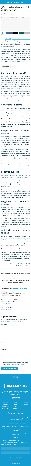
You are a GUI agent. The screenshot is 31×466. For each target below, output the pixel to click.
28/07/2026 (18, 297)
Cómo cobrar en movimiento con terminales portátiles (15, 426)
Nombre (3, 342)
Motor (15, 404)
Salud (15, 406)
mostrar (12, 66)
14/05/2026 (10, 303)
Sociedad (15, 408)
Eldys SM (5, 13)
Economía (5, 402)
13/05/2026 (10, 309)
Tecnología (25, 402)
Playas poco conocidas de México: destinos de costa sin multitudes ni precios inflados (15, 300)
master (12, 297)
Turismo (26, 404)
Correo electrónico (6, 349)
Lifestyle (15, 402)
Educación (5, 404)
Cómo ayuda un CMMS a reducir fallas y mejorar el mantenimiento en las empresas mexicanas (19, 293)
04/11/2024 (12, 13)
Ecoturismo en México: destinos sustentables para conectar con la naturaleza (13, 306)
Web (2, 356)
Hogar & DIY (5, 408)
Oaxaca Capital (17, 463)
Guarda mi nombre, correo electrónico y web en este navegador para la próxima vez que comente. (15, 363)
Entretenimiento (5, 406)
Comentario (4, 324)
